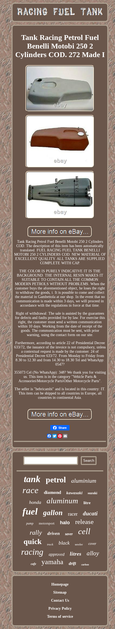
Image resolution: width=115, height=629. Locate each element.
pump (29, 523)
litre (87, 503)
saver (69, 534)
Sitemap (60, 592)
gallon (53, 513)
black (64, 543)
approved (56, 554)
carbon (85, 564)
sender (79, 544)
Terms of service (60, 617)
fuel (30, 511)
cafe (33, 564)
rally (36, 532)
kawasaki (74, 493)
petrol (56, 479)
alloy (93, 553)
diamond (52, 492)
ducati (90, 513)
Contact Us (60, 600)
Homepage (59, 584)
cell (84, 531)
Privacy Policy (60, 608)
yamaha (52, 562)
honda (35, 502)
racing (32, 552)
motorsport (47, 523)
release (84, 521)
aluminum (62, 500)
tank (32, 479)
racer (73, 514)
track (50, 544)
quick (33, 541)
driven (53, 533)
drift (72, 563)
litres (75, 554)
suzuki (92, 493)
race (30, 490)
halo (65, 522)
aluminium (83, 480)
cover (92, 544)
